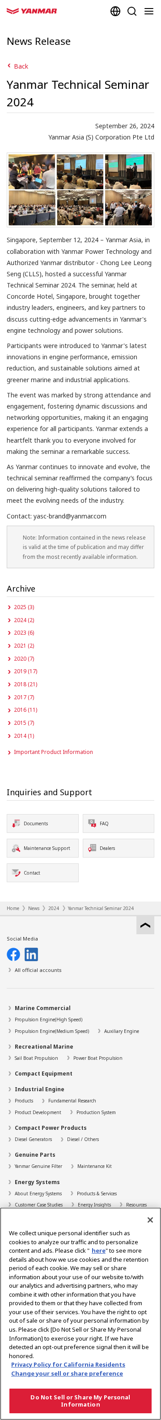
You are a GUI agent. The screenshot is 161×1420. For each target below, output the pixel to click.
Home (13, 908)
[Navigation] (150, 11)
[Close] (150, 1220)
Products (24, 1101)
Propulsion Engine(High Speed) (48, 1019)
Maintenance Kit (94, 1166)
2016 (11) (25, 710)
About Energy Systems (38, 1193)
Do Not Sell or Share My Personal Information (80, 1400)
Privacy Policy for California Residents (68, 1364)
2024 (53, 908)
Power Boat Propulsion (98, 1058)
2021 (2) (24, 645)
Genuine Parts (35, 1155)
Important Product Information (53, 752)
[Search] (131, 11)
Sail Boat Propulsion (36, 1058)
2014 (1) (24, 736)
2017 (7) (24, 697)
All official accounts (38, 970)
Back (21, 66)
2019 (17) (25, 671)
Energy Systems (37, 1182)
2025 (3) (24, 607)
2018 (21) (25, 684)
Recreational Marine (44, 1046)
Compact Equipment (43, 1073)
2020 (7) (24, 658)
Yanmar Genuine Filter (38, 1166)
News (33, 908)
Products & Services (97, 1193)
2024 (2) (24, 620)
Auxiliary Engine (121, 1031)
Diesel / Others (83, 1139)
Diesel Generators (33, 1139)
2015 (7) (24, 723)
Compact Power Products (51, 1128)
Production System (96, 1112)
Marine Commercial (43, 1008)
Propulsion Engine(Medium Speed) (52, 1031)
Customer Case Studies (39, 1205)
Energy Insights (94, 1205)
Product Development (38, 1112)
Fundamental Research (72, 1101)
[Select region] (115, 11)
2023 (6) (24, 632)
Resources (136, 1205)
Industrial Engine (39, 1089)
